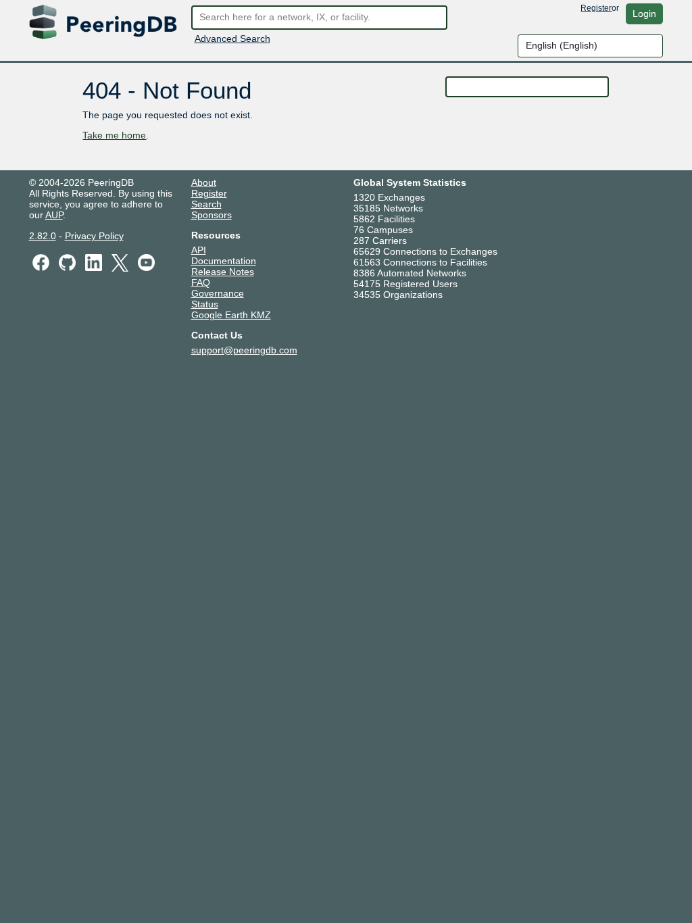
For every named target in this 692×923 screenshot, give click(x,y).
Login (644, 13)
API (198, 250)
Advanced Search (232, 38)
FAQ (200, 282)
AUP (54, 214)
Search (206, 204)
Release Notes (222, 271)
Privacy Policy (94, 235)
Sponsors (211, 214)
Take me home (114, 135)
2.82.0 (42, 235)
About (203, 182)
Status (204, 304)
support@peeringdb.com (244, 350)
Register (596, 8)
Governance (217, 293)
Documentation (223, 260)
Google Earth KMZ (231, 314)
